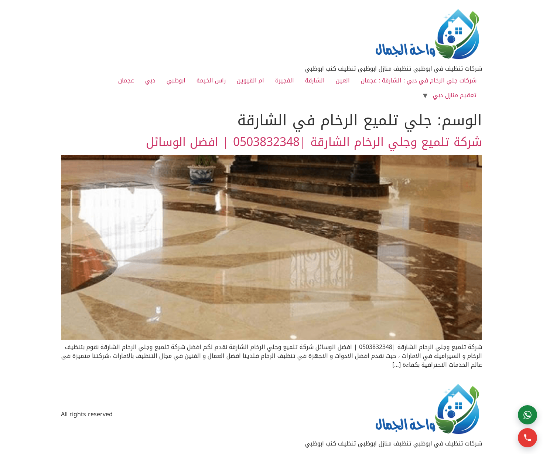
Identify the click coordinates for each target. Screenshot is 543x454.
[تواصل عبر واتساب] (527, 414)
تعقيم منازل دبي (455, 95)
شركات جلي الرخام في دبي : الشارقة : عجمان (419, 80)
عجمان (126, 80)
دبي (150, 80)
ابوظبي (176, 80)
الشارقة (315, 80)
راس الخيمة (211, 80)
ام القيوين (250, 80)
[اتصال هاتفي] (527, 437)
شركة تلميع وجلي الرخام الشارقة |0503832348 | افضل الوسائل (314, 142)
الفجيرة (284, 80)
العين (343, 80)
